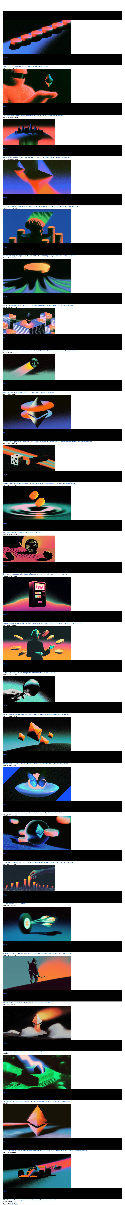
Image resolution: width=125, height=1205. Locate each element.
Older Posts (15, 1204)
